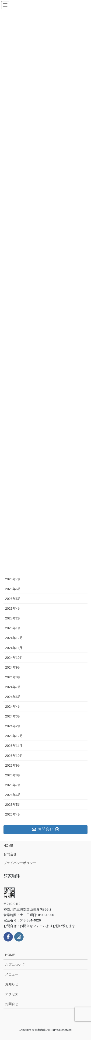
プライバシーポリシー (20, 863)
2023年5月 (13, 804)
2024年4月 (13, 706)
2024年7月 (13, 687)
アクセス (11, 994)
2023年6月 (13, 795)
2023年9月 (13, 765)
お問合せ (10, 854)
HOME (8, 845)
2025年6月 (13, 589)
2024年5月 (13, 697)
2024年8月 (13, 677)
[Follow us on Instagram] (19, 936)
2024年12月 (14, 638)
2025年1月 (13, 628)
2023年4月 (13, 814)
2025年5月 (13, 599)
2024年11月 (13, 648)
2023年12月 (14, 736)
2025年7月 (13, 579)
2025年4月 (13, 608)
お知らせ (11, 984)
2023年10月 (14, 756)
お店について (15, 964)
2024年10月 (14, 657)
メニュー (11, 974)
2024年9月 (13, 667)
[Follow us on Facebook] (8, 936)
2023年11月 (13, 746)
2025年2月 (13, 618)
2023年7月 (13, 785)
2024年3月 (13, 716)
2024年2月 (13, 726)
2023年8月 (13, 775)
